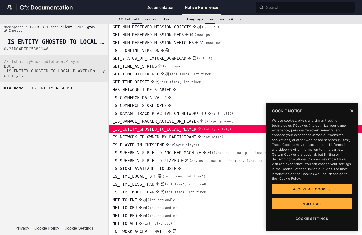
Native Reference (201, 7)
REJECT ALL (312, 204)
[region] (312, 167)
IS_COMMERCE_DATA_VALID (140, 97)
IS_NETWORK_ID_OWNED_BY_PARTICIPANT (168, 137)
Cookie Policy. (290, 178)
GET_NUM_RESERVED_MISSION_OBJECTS (166, 27)
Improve (13, 31)
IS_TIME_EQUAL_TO (159, 176)
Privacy (22, 228)
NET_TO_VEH (142, 223)
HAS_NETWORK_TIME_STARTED (142, 90)
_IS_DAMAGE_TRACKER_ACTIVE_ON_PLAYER (173, 121)
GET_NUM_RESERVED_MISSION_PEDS (162, 34)
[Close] (351, 110)
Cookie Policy (46, 228)
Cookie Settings (79, 228)
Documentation (160, 7)
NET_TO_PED (145, 215)
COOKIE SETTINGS (312, 218)
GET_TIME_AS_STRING (147, 66)
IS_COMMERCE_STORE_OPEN (140, 105)
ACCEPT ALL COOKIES (312, 189)
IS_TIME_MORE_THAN (160, 192)
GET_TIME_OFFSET (158, 82)
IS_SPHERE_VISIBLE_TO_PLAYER (198, 160)
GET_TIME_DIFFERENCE (163, 74)
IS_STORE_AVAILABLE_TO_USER (145, 168)
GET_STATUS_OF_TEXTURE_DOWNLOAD (163, 58)
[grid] (235, 129)
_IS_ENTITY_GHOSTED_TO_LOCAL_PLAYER (172, 129)
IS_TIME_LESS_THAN (160, 184)
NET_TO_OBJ (145, 208)
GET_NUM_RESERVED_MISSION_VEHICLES (167, 42)
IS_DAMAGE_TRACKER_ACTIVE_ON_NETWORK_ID (173, 113)
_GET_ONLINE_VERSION (136, 50)
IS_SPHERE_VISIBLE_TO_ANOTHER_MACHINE (201, 152)
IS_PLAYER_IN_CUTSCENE (156, 145)
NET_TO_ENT (145, 200)
